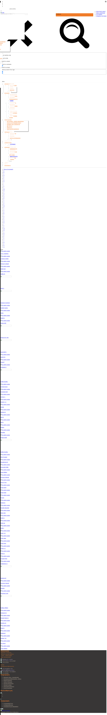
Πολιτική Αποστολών (8, 683)
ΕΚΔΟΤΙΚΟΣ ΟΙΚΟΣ (100, 11)
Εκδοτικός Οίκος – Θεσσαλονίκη (11, 677)
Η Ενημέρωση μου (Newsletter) (10, 706)
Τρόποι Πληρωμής (7, 682)
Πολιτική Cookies (7, 685)
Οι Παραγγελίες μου (8, 705)
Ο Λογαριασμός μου (8, 703)
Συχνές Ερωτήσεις (7, 688)
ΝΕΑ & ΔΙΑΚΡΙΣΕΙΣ (100, 13)
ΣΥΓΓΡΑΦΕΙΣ (99, 14)
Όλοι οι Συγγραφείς (8, 169)
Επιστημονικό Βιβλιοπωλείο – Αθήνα (12, 679)
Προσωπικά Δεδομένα (8, 686)
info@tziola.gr (5, 9)
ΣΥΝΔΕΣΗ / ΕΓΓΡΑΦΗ (101, 16)
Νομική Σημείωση (7, 680)
